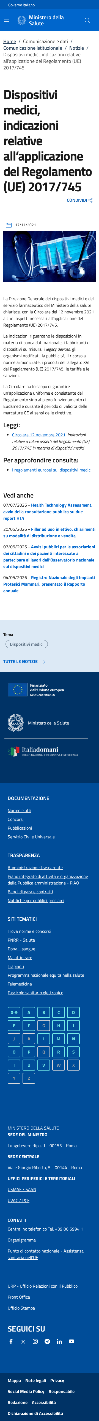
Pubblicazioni (20, 828)
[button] (87, 20)
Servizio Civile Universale (31, 836)
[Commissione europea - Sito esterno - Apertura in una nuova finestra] (36, 690)
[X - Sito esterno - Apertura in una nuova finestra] (23, 1341)
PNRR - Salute (21, 940)
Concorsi (16, 819)
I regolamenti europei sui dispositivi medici (52, 470)
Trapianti (16, 966)
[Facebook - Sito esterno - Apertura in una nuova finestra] (11, 1341)
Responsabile (62, 1391)
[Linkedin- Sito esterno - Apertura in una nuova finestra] (59, 1341)
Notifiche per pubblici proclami (36, 900)
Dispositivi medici (26, 644)
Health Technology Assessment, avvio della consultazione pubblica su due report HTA (47, 511)
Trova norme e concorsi (29, 931)
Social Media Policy (26, 1391)
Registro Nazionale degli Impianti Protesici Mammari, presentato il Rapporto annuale (49, 584)
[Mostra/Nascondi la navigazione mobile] (6, 19)
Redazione (18, 1402)
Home (9, 41)
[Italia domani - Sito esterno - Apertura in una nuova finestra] (46, 751)
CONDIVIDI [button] (77, 200)
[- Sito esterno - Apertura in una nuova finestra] (71, 1341)
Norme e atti (19, 810)
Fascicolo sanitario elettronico (35, 992)
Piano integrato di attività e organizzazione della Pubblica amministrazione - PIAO (48, 879)
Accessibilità (44, 1402)
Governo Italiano (21, 5)
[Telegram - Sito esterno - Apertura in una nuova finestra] (47, 1341)
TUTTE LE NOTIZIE (20, 661)
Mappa (14, 1380)
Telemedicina (20, 984)
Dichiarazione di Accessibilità (35, 1413)
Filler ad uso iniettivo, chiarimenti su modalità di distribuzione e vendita (49, 532)
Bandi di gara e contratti (30, 891)
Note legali (35, 1380)
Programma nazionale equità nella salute (46, 975)
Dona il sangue (21, 948)
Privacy (57, 1380)
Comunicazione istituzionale (32, 48)
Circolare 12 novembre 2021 (38, 434)
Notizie (76, 48)
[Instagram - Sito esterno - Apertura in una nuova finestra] (35, 1341)
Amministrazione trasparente (35, 867)
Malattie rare (20, 957)
